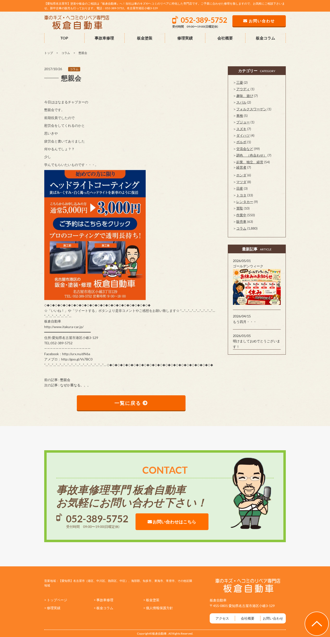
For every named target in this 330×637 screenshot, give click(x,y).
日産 (239, 188)
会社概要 (225, 38)
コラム (74, 69)
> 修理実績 (52, 608)
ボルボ (241, 142)
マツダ (241, 182)
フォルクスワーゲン (251, 109)
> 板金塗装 (151, 600)
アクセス (222, 618)
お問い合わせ (273, 618)
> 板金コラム (103, 608)
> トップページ (55, 600)
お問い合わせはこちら (174, 521)
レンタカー (244, 202)
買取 (239, 208)
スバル (241, 102)
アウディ (243, 89)
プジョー (243, 122)
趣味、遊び (244, 96)
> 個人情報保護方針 (158, 608)
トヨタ (241, 195)
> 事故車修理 (103, 600)
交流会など (244, 149)
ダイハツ (243, 135)
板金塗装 (144, 38)
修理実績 (185, 38)
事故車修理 (104, 38)
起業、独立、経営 (249, 162)
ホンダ (241, 175)
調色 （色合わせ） (251, 155)
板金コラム (265, 38)
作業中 (241, 215)
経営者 (241, 167)
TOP (64, 38)
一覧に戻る (129, 403)
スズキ (241, 129)
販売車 (241, 221)
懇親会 (65, 380)
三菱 (239, 82)
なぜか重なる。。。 (75, 385)
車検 (239, 115)
